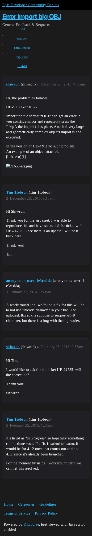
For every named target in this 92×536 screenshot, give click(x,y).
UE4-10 (22, 66)
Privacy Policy (46, 513)
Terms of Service (17, 513)
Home (8, 504)
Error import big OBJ (31, 16)
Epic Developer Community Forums (30, 5)
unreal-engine (22, 47)
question (22, 38)
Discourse (31, 524)
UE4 (22, 29)
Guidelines (47, 504)
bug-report (22, 57)
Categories (26, 504)
